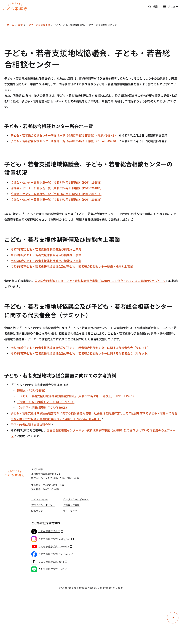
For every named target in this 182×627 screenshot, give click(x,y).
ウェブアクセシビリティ (76, 499)
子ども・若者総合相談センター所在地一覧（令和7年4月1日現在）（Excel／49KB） (63, 141)
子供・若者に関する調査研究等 (31, 424)
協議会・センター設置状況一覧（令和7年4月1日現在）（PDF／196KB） (57, 182)
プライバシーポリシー (43, 505)
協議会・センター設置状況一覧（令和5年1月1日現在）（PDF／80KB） (56, 194)
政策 (20, 25)
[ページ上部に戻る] (172, 617)
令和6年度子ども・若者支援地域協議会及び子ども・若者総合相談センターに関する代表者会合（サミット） (80, 353)
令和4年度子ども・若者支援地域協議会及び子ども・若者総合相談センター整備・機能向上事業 (72, 266)
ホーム (10, 25)
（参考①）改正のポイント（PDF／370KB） (45, 402)
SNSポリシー (38, 510)
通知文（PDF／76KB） (32, 390)
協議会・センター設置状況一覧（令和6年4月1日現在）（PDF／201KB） (57, 188)
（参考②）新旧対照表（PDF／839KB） (43, 407)
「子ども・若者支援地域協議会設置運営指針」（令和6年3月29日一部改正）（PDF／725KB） (76, 396)
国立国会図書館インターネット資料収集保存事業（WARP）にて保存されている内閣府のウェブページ (100, 281)
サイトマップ (70, 510)
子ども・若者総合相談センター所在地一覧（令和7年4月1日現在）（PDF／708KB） (63, 135)
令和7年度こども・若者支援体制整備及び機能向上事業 (46, 249)
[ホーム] (15, 476)
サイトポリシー (39, 499)
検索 (155, 6)
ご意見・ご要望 (71, 505)
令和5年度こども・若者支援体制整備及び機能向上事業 (46, 261)
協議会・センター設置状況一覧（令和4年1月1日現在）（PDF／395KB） (57, 199)
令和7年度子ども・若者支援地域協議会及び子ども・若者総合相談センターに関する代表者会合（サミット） (80, 347)
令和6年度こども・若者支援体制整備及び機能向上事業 (46, 255)
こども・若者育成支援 (38, 25)
